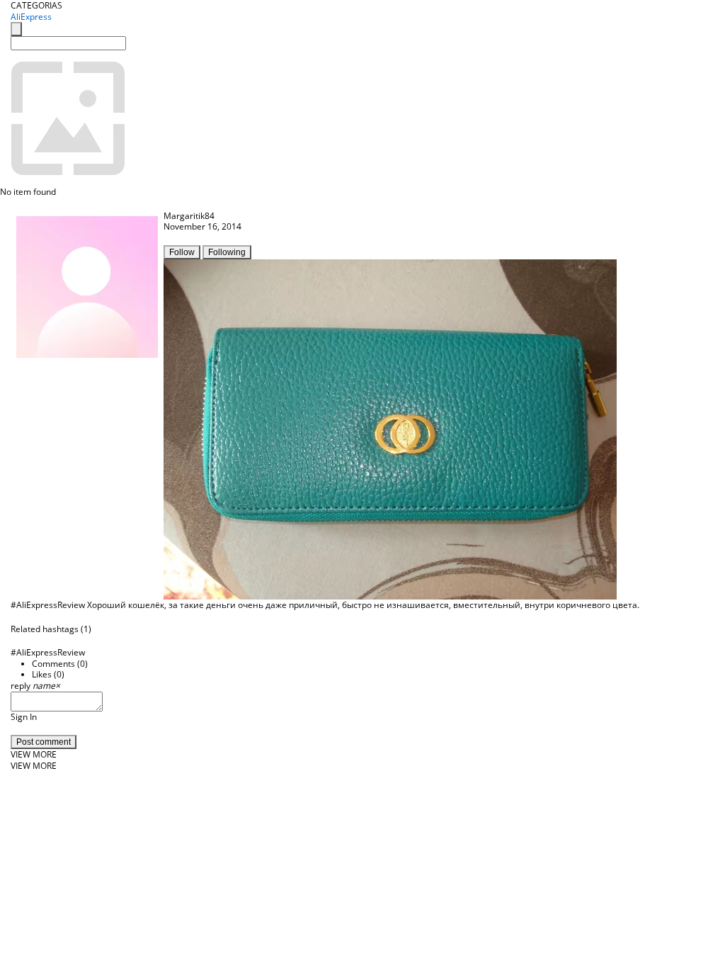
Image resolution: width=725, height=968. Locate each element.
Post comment (43, 742)
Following (227, 252)
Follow (182, 252)
